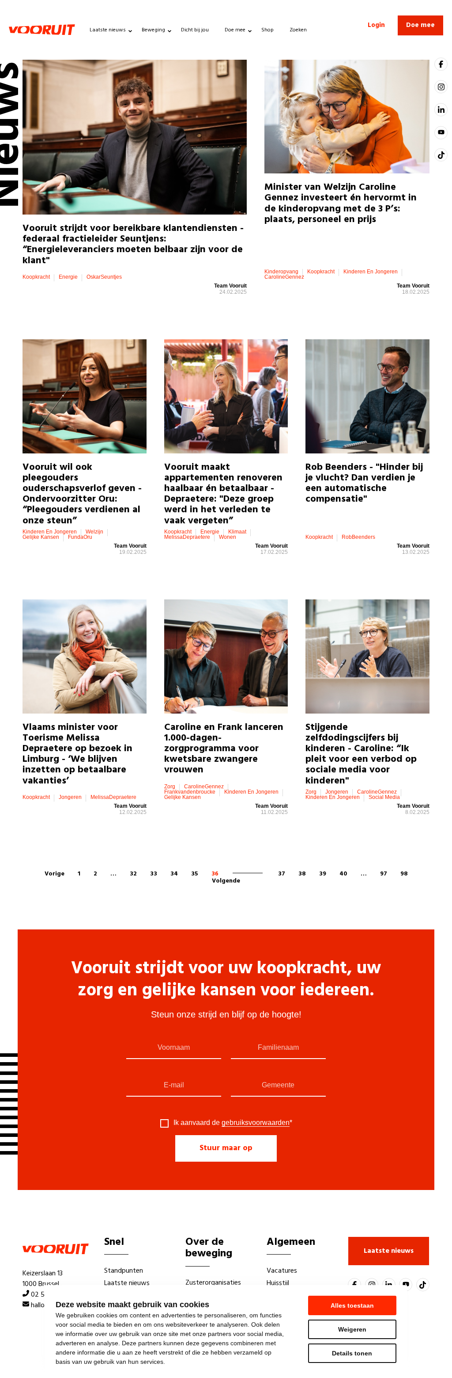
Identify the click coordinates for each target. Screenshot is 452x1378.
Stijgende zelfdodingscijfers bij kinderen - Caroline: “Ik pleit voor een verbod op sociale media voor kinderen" (361, 754)
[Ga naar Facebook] (441, 64)
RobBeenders (358, 537)
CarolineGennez (284, 277)
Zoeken (298, 30)
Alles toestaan (352, 1305)
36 (214, 874)
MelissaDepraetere (187, 537)
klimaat (237, 532)
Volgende (226, 881)
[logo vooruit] (42, 29)
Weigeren (352, 1329)
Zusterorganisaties (213, 1283)
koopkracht (36, 277)
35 (194, 874)
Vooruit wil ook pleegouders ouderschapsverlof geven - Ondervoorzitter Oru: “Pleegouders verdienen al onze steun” (82, 494)
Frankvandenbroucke (189, 792)
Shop (267, 30)
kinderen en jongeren (370, 272)
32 (133, 874)
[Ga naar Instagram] (441, 86)
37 (281, 874)
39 (322, 874)
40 (343, 874)
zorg (169, 786)
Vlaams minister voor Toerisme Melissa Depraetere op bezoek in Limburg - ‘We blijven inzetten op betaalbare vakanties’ (77, 754)
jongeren (70, 797)
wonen (227, 537)
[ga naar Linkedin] (441, 109)
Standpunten (123, 1271)
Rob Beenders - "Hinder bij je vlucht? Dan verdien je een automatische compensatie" (364, 483)
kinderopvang (281, 272)
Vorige (54, 874)
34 (174, 874)
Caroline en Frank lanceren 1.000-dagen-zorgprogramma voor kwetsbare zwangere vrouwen (223, 749)
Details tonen (352, 1353)
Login (376, 25)
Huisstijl (278, 1283)
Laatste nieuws (108, 30)
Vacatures (282, 1271)
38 (302, 874)
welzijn (94, 532)
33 (153, 874)
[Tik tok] (441, 154)
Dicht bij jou (195, 30)
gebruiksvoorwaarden (256, 1122)
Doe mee (235, 30)
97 (383, 874)
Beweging (153, 30)
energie (68, 277)
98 (404, 874)
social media (384, 797)
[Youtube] (441, 132)
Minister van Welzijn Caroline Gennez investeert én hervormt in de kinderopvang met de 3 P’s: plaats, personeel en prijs (340, 203)
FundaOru (80, 537)
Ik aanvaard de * (232, 1122)
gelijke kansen (41, 537)
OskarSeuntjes (104, 277)
